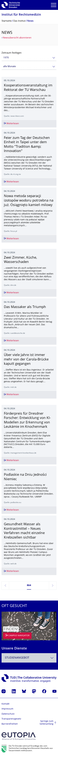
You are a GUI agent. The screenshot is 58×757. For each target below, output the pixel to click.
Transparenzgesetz (11, 719)
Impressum (7, 709)
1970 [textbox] (6, 58)
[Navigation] (53, 5)
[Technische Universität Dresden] (11, 5)
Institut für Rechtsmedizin (21, 14)
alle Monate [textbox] (9, 66)
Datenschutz (8, 714)
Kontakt (5, 704)
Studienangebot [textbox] (17, 658)
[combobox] (29, 58)
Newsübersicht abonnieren (17, 38)
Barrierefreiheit (10, 724)
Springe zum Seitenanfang (46, 722)
